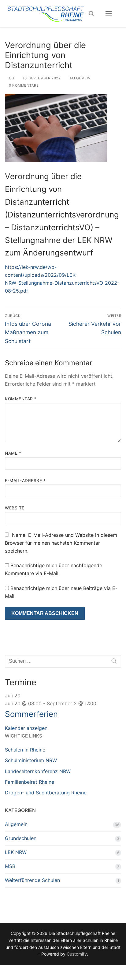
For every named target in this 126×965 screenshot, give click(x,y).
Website (14, 507)
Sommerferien (31, 714)
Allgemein (80, 78)
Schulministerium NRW (31, 760)
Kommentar (21, 398)
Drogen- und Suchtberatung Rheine (46, 793)
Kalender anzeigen (26, 728)
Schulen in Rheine (25, 750)
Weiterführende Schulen (32, 880)
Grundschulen (20, 838)
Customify (77, 953)
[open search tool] (91, 13)
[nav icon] (109, 13)
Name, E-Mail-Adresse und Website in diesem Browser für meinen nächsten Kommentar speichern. (61, 543)
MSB (10, 866)
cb (11, 78)
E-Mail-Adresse (25, 480)
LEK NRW (16, 852)
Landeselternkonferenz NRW (38, 771)
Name (13, 453)
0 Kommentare (23, 85)
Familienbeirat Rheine (29, 782)
